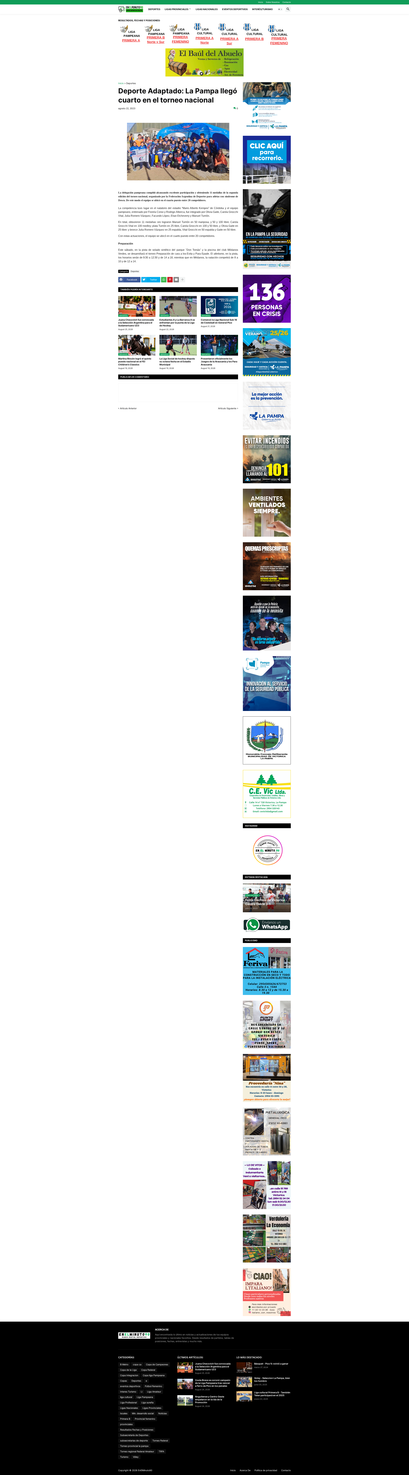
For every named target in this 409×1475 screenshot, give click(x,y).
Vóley (136, 1456)
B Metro (124, 1364)
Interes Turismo (128, 1391)
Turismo (124, 1456)
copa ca (137, 1364)
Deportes (154, 9)
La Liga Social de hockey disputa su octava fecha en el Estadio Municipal (177, 361)
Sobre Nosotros (273, 2)
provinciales (126, 1424)
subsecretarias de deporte (134, 1440)
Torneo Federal (160, 1440)
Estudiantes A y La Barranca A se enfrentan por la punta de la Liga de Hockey (177, 322)
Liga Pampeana (145, 1397)
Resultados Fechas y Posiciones (136, 1429)
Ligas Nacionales (207, 9)
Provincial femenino (145, 1418)
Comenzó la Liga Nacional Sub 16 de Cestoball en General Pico (219, 321)
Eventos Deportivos (235, 9)
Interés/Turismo (262, 9)
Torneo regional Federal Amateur (137, 1451)
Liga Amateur (154, 1391)
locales (123, 1413)
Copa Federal (148, 1370)
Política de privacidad (266, 1470)
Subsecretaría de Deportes (134, 1435)
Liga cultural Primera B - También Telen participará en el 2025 (272, 1394)
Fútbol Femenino (153, 1386)
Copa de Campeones (157, 1364)
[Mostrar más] (182, 279)
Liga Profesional (128, 1402)
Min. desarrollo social (143, 1413)
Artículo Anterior (128, 408)
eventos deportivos (130, 1386)
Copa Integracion (129, 1375)
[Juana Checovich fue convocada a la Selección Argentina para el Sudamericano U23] (185, 1367)
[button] (280, 9)
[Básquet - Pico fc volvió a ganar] (244, 1367)
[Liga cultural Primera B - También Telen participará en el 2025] (244, 1396)
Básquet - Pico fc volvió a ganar (271, 1363)
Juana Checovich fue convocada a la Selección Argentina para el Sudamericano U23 (136, 322)
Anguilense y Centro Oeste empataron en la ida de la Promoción (209, 1399)
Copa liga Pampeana (154, 1375)
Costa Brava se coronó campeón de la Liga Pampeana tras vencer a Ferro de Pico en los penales (212, 1383)
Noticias (162, 1413)
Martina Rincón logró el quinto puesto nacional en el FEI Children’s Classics (134, 361)
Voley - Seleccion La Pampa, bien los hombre (272, 1379)
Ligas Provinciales (176, 9)
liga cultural (126, 1397)
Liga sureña (147, 1402)
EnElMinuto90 (145, 1470)
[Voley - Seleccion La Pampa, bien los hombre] (244, 1382)
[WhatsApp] (163, 279)
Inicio (260, 2)
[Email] (176, 279)
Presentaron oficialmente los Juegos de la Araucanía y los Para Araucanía (219, 361)
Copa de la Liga (128, 1370)
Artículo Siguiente (227, 408)
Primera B (125, 1418)
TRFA (161, 1451)
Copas (123, 1380)
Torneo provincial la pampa (134, 1446)
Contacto (286, 2)
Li (142, 1391)
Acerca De (245, 1470)
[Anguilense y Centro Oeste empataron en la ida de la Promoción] (185, 1400)
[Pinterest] (170, 279)
